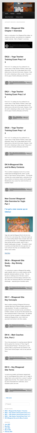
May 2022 (7, 426)
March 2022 (8, 430)
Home (6, 13)
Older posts (8, 398)
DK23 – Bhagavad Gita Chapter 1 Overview (14, 29)
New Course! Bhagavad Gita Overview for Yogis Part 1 (15, 201)
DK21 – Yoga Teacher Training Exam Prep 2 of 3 (15, 94)
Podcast (12, 13)
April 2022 (7, 428)
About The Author (9, 17)
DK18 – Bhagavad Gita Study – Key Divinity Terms (14, 263)
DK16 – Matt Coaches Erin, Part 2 (14, 336)
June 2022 (7, 424)
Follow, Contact (19, 17)
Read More (7, 253)
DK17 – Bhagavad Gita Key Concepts (14, 298)
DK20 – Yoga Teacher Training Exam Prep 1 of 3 (15, 130)
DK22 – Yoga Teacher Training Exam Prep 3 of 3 (15, 59)
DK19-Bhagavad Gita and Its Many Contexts (14, 165)
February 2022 (8, 431)
